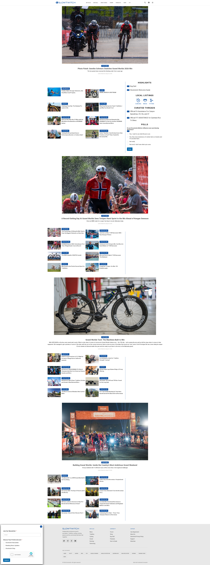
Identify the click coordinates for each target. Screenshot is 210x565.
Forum (111, 2)
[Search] (145, 2)
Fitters (151, 104)
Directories (104, 2)
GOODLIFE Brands (94, 553)
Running (92, 541)
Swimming (65, 88)
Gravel (64, 103)
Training (65, 130)
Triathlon (65, 117)
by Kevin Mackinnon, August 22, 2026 (105, 73)
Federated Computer (142, 562)
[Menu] (152, 2)
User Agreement (134, 532)
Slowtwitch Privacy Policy (136, 536)
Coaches (138, 104)
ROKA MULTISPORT (125, 553)
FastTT (70, 553)
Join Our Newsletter (10, 531)
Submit (6, 560)
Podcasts (118, 2)
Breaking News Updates (12, 545)
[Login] (148, 2)
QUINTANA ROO (116, 553)
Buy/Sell (95, 2)
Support (132, 539)
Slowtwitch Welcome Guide (140, 90)
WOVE (65, 556)
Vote (129, 149)
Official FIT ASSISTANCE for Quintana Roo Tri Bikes (145, 119)
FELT (87, 553)
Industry (65, 354)
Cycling (103, 103)
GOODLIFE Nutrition (105, 553)
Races (145, 104)
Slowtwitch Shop (10, 548)
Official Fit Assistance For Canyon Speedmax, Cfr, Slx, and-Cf (142, 112)
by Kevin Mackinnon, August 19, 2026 (105, 470)
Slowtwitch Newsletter (12, 542)
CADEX (65, 553)
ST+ (130, 2)
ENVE (82, 553)
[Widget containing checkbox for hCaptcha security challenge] (21, 554)
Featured (105, 66)
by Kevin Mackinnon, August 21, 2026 (105, 348)
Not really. (132, 141)
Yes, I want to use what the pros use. (139, 134)
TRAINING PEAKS (142, 553)
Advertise (132, 541)
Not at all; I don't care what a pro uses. (140, 144)
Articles (88, 2)
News (102, 90)
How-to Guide (113, 541)
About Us (132, 534)
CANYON (76, 553)
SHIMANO (134, 553)
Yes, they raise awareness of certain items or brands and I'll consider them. (145, 137)
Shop (125, 2)
